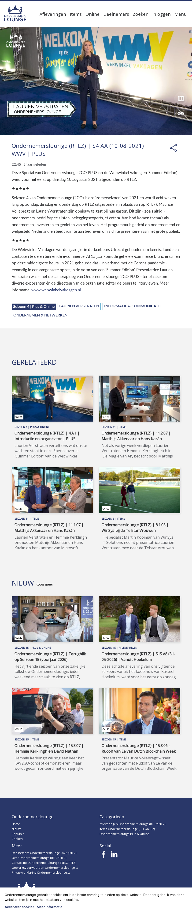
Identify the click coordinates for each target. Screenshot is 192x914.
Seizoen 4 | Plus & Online (34, 306)
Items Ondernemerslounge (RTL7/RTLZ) (127, 829)
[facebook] (104, 855)
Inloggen (161, 14)
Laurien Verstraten (79, 306)
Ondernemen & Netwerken (40, 315)
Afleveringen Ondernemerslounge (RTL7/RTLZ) (132, 824)
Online (92, 14)
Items (76, 14)
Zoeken (140, 14)
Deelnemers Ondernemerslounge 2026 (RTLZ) (44, 853)
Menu (180, 14)
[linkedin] (114, 855)
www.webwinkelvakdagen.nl (56, 290)
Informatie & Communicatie (133, 306)
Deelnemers (116, 14)
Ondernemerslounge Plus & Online (124, 834)
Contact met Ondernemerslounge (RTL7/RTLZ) (44, 863)
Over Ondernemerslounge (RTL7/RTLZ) (39, 858)
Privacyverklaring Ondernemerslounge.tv (41, 872)
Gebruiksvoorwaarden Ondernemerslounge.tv (45, 867)
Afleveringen (53, 14)
